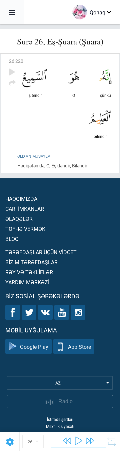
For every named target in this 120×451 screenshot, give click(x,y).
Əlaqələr (19, 218)
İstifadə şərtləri (60, 419)
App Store (79, 346)
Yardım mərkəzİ (27, 282)
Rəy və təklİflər (29, 272)
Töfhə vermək (25, 228)
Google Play (34, 346)
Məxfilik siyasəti (60, 426)
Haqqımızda (21, 198)
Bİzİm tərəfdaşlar (31, 262)
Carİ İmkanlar (24, 208)
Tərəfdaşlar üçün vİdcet (41, 252)
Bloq (12, 238)
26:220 (16, 61)
